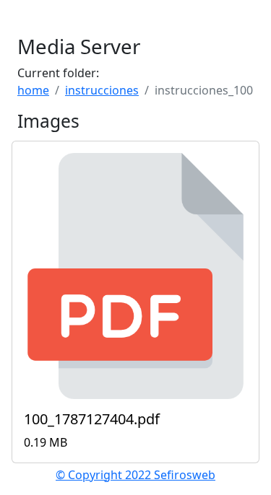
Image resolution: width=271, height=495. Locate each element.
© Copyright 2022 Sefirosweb (135, 475)
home (33, 90)
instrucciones (102, 90)
